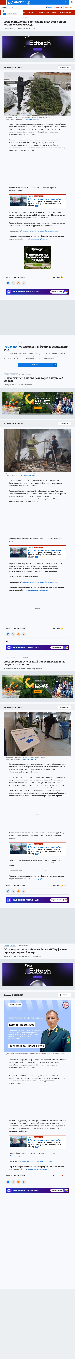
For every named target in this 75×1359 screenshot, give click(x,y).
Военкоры (33, 12)
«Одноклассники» (27, 1153)
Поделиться (65, 67)
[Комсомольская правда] (17, 2)
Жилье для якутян (68, 12)
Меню (3, 2)
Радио (50, 7)
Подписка (68, 7)
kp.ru (65, 277)
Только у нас (23, 12)
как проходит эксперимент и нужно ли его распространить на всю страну (45, 202)
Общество (31, 196)
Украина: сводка (45, 12)
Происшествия (14, 374)
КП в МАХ (56, 12)
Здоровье (7, 342)
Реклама (59, 7)
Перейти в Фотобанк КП (32, 119)
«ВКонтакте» (14, 1153)
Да (4, 14)
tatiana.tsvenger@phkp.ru (42, 239)
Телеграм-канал (28, 231)
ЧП (10, 641)
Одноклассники (50, 231)
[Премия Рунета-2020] (28, 2)
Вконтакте (39, 231)
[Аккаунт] (72, 2)
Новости (7, 374)
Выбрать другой (12, 14)
